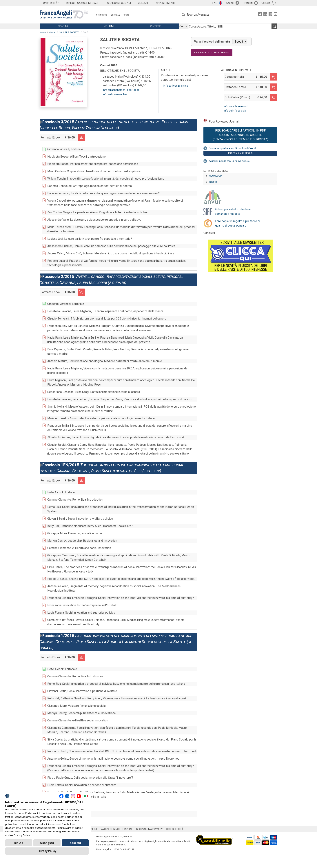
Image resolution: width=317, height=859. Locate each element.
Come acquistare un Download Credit (232, 148)
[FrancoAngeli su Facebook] (260, 14)
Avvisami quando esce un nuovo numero (229, 161)
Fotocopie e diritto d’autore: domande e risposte (233, 212)
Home (42, 32)
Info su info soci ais (235, 110)
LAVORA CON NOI (110, 829)
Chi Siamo (102, 14)
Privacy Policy (47, 851)
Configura (47, 843)
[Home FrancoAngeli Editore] (64, 14)
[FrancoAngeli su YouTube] (275, 14)
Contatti (115, 14)
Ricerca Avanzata (198, 14)
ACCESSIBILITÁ (174, 829)
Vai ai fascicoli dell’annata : (66, 814)
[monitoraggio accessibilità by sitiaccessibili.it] (214, 837)
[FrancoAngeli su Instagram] (270, 14)
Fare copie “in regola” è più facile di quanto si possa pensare (237, 223)
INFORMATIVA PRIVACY (149, 829)
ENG (214, 2)
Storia (213, 182)
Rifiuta (18, 843)
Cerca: (183, 26)
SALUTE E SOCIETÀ (69, 32)
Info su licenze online (115, 94)
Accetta (75, 843)
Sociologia (215, 176)
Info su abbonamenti (236, 106)
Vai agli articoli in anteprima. (211, 52)
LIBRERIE (128, 829)
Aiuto (126, 14)
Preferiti (248, 2)
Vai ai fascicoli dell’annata (212, 41)
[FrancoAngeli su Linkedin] (265, 14)
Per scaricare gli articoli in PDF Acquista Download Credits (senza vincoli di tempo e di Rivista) (240, 135)
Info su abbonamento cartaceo (121, 89)
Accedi (230, 2)
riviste (52, 32)
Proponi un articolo (240, 153)
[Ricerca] (274, 26)
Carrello (265, 2)
